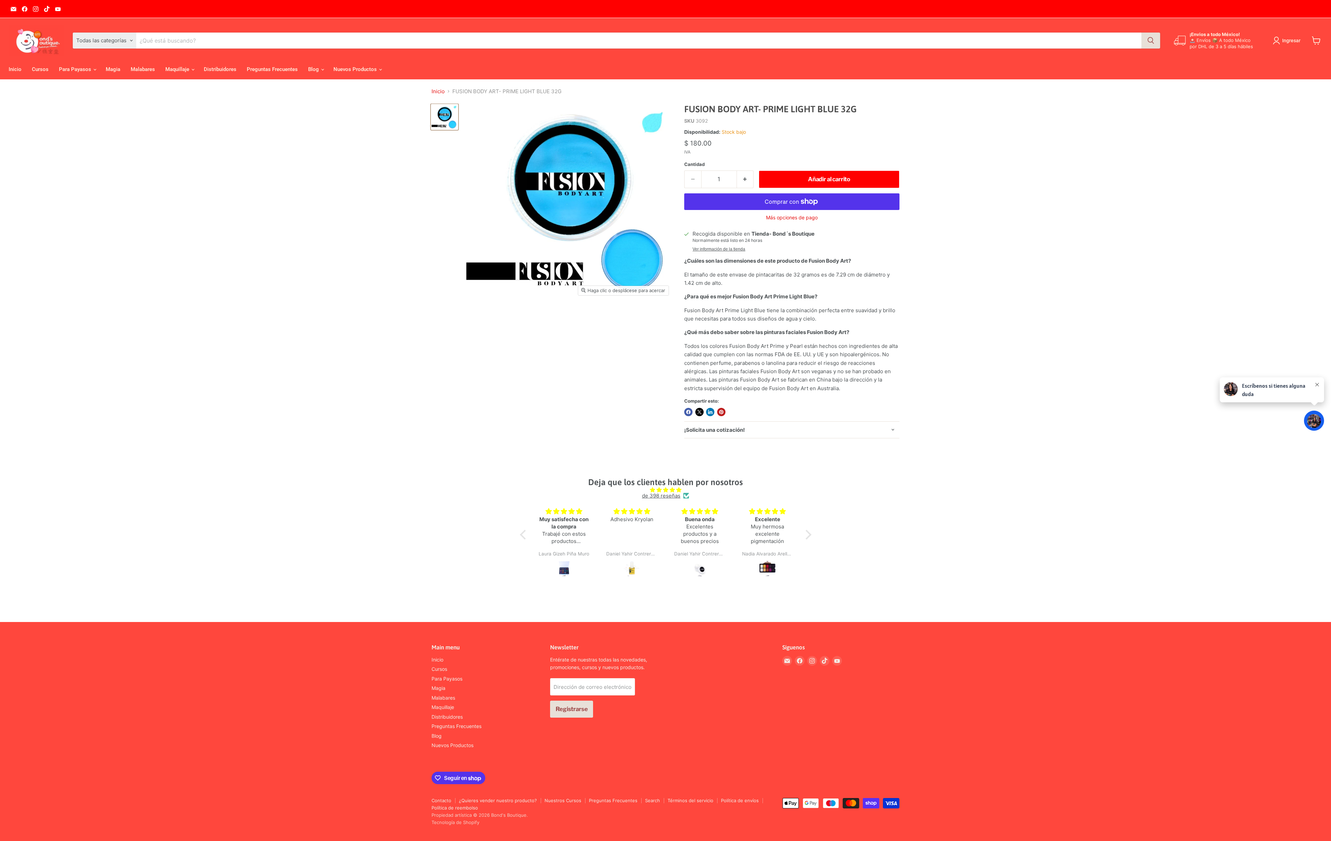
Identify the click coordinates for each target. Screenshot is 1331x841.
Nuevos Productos (355, 69)
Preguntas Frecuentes (272, 69)
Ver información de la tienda (719, 249)
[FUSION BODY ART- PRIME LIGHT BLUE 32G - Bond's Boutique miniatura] (444, 117)
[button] (524, 535)
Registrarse (572, 709)
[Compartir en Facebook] (688, 412)
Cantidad (694, 164)
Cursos (40, 69)
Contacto (441, 800)
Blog (314, 69)
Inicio (15, 69)
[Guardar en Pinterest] (721, 412)
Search (652, 800)
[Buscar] (1150, 41)
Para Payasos (76, 69)
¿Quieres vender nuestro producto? (498, 800)
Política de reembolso (455, 808)
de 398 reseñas (661, 496)
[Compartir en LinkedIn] (710, 412)
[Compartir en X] (699, 412)
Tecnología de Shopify (455, 822)
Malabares (143, 69)
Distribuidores (220, 69)
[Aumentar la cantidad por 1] (745, 179)
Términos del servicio (690, 800)
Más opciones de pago (792, 217)
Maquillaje (178, 69)
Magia (113, 69)
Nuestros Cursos (563, 800)
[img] (665, 490)
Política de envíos (740, 800)
